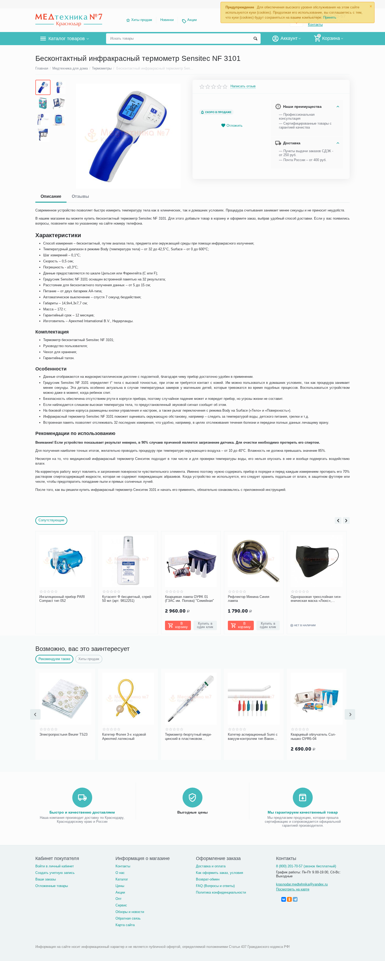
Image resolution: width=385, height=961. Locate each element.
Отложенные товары (51, 886)
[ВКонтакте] (283, 899)
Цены (120, 886)
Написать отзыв (243, 86)
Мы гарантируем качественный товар (303, 812)
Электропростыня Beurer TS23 (63, 734)
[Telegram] (295, 899)
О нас (120, 873)
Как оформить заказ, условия (219, 873)
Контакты (123, 866)
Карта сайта (125, 925)
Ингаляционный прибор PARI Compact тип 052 (62, 599)
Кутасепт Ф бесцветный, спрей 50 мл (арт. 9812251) (126, 599)
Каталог (122, 879)
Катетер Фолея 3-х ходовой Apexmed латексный (124, 736)
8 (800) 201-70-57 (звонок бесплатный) (306, 866)
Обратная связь (128, 918)
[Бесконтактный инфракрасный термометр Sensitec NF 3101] (128, 136)
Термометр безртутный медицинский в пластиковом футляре (188, 736)
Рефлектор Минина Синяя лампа (248, 599)
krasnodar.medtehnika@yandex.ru (302, 884)
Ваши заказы (45, 879)
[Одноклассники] (289, 899)
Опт (119, 899)
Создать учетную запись (55, 873)
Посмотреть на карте (292, 889)
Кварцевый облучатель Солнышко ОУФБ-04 (313, 736)
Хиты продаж (141, 20)
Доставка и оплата (211, 866)
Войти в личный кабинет (54, 866)
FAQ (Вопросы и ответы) (215, 886)
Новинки (166, 20)
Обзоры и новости (130, 912)
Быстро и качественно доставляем (82, 812)
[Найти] (255, 38)
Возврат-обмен (207, 879)
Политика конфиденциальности (221, 892)
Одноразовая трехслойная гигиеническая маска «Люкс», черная (316, 599)
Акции (192, 20)
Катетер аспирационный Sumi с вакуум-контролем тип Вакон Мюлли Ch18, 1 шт (253, 736)
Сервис (121, 905)
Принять (329, 17)
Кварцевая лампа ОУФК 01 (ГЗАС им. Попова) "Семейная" (189, 599)
